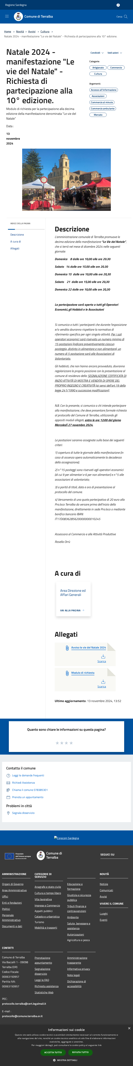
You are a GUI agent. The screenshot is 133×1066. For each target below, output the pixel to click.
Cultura (45, 31)
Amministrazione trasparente (77, 960)
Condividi (96, 53)
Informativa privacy (78, 969)
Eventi (103, 920)
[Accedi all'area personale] (118, 5)
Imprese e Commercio (47, 905)
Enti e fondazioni (12, 903)
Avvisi (32, 31)
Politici (6, 909)
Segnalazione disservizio (42, 971)
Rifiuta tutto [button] (80, 1052)
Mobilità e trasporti (46, 927)
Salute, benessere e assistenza (78, 925)
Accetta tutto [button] (53, 1052)
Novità (20, 31)
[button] (66, 1060)
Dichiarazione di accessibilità (76, 983)
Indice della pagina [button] (20, 223)
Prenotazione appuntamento (43, 960)
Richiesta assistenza (47, 986)
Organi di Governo (12, 884)
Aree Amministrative (14, 890)
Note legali (73, 975)
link (99, 1045)
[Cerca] (126, 17)
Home (7, 31)
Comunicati (106, 890)
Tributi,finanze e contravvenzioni (76, 908)
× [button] (129, 1028)
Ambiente (73, 917)
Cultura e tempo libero (48, 893)
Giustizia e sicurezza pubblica (79, 897)
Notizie (104, 884)
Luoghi (104, 913)
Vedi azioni (113, 53)
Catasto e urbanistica (47, 916)
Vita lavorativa (43, 899)
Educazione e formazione (75, 886)
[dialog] (66, 1045)
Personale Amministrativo (11, 917)
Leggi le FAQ (42, 980)
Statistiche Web (44, 992)
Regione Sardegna (15, 5)
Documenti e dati (12, 926)
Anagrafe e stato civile (48, 887)
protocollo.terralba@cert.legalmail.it (24, 1004)
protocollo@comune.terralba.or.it (22, 1016)
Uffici (5, 896)
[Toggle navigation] (7, 16)
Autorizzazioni (75, 934)
